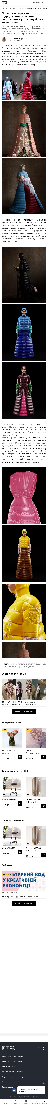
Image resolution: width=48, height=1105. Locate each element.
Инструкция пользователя (11, 1082)
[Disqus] (24, 937)
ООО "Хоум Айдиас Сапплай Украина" (24, 1097)
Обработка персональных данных (14, 1077)
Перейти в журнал (24, 711)
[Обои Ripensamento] (36, 738)
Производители (8, 1087)
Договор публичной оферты (12, 1071)
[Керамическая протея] (12, 738)
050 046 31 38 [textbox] (38, 3)
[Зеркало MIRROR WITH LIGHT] (36, 787)
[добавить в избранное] (20, 730)
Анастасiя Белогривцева (18, 38)
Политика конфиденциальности (13, 1056)
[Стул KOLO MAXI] (12, 787)
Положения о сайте (9, 1066)
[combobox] (38, 2)
